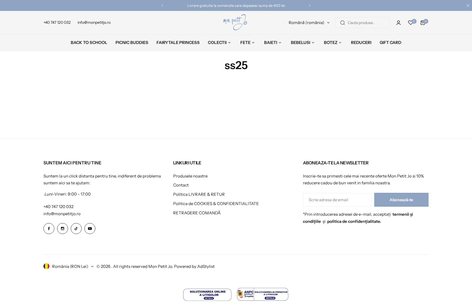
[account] (399, 23)
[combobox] (362, 22)
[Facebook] (48, 228)
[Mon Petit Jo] (236, 22)
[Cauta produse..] (343, 22)
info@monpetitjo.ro (62, 213)
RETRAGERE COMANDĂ (197, 212)
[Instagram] (62, 228)
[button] (162, 5)
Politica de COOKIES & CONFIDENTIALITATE (216, 203)
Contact (181, 185)
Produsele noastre (190, 176)
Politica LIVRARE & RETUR (199, 194)
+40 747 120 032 (58, 206)
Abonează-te (401, 199)
